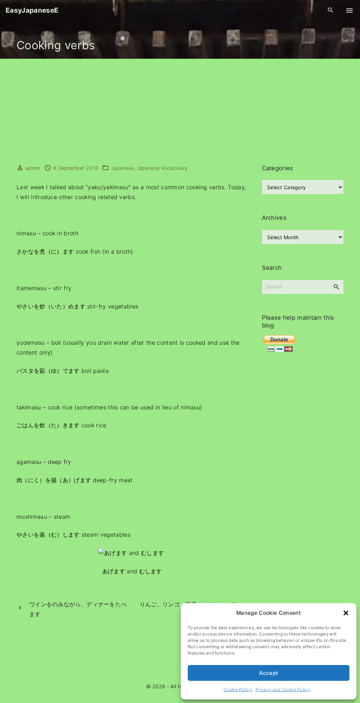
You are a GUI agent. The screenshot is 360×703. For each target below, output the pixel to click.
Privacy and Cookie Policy (283, 689)
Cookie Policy (238, 689)
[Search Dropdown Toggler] (330, 10)
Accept (268, 673)
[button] (345, 612)
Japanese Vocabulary (162, 168)
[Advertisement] (180, 111)
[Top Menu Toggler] (349, 10)
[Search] (336, 286)
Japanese (122, 168)
